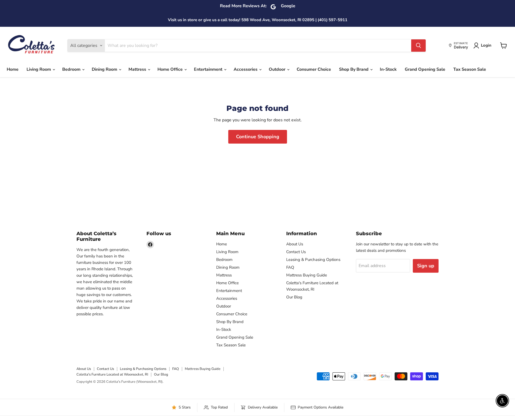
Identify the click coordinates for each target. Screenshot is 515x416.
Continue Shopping (257, 136)
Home (13, 69)
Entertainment (208, 69)
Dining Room (105, 69)
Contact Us (296, 251)
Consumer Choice (314, 69)
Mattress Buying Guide (306, 275)
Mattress (137, 69)
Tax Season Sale (469, 69)
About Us (294, 244)
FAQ (290, 267)
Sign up (425, 266)
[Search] (418, 45)
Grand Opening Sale (425, 69)
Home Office (170, 69)
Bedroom (72, 69)
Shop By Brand (354, 69)
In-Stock (388, 69)
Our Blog (294, 297)
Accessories (246, 69)
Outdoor (277, 69)
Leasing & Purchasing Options (313, 259)
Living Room (39, 69)
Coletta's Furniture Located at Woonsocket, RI (112, 374)
